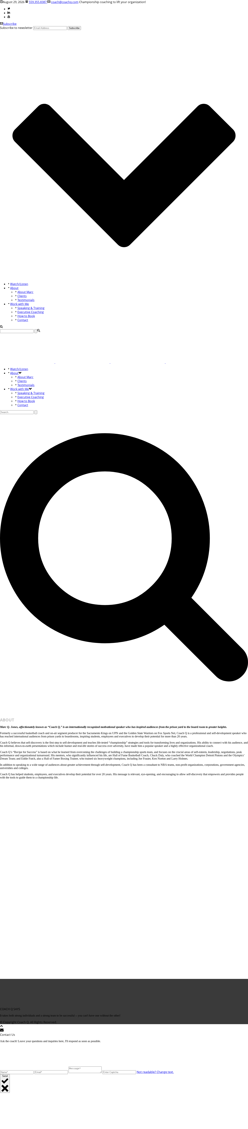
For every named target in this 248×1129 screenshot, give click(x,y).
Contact (22, 320)
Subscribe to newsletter (16, 28)
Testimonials (25, 300)
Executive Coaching (30, 312)
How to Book (26, 316)
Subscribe (10, 24)
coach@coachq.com (64, 2)
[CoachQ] (110, 362)
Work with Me (19, 304)
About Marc (25, 292)
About (14, 288)
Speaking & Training (30, 308)
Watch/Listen (19, 284)
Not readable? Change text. (155, 1072)
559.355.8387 (38, 2)
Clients (22, 296)
